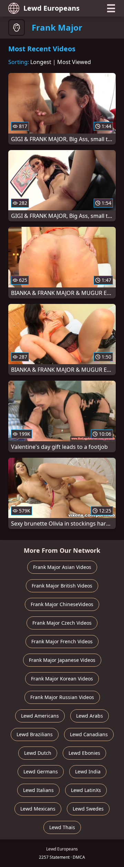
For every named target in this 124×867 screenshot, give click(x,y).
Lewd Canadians (89, 734)
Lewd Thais (62, 827)
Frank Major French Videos (62, 641)
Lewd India (88, 771)
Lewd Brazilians (35, 734)
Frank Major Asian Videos (62, 567)
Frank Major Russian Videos (62, 697)
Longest (40, 62)
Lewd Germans (40, 771)
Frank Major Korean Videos (62, 678)
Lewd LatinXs (86, 790)
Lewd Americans (40, 715)
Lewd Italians (38, 790)
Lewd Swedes (88, 808)
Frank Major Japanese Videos (62, 660)
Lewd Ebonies (84, 753)
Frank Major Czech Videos (62, 623)
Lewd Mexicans (37, 808)
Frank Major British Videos (62, 585)
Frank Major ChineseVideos (62, 604)
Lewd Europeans (51, 8)
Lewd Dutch (37, 753)
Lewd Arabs (89, 715)
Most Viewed (74, 62)
